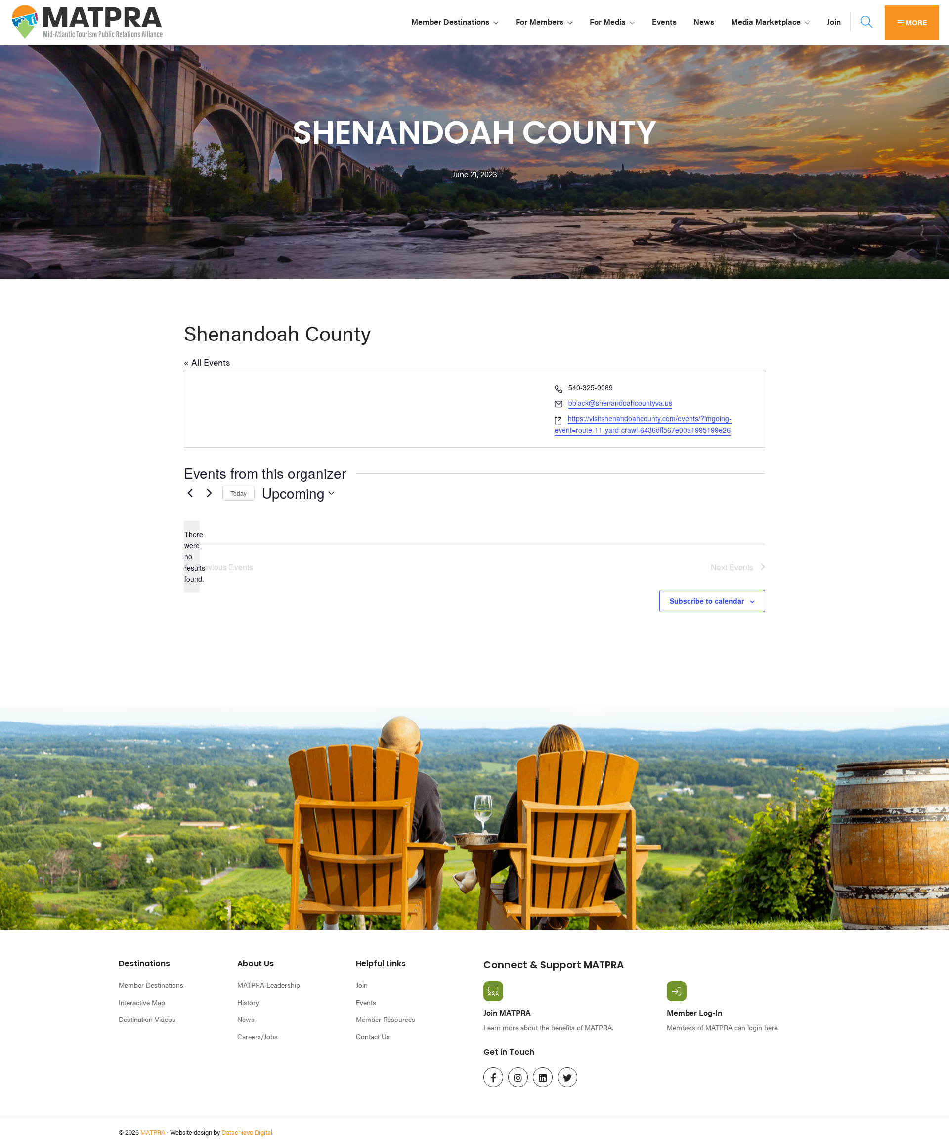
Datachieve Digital (246, 1132)
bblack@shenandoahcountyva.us (620, 403)
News (246, 1019)
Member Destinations (151, 985)
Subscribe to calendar (707, 601)
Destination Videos (147, 1019)
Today (238, 493)
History (248, 1002)
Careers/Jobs (257, 1036)
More (915, 22)
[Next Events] (209, 493)
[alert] (192, 557)
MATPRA (153, 1132)
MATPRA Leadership (268, 985)
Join (362, 985)
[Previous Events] (190, 493)
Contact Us (373, 1036)
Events (366, 1002)
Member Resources (385, 1019)
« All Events (207, 362)
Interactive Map (142, 1002)
